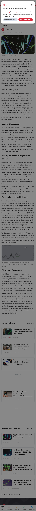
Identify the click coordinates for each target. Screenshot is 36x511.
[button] (10, 19)
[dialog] (18, 12)
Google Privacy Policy (14, 12)
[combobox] (32, 5)
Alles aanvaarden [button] (25, 19)
